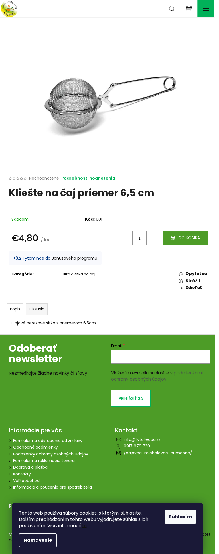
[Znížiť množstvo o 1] (126, 238)
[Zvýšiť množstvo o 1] (153, 238)
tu (84, 525)
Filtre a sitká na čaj (78, 274)
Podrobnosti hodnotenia (88, 178)
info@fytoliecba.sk (142, 439)
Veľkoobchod (26, 480)
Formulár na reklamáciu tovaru (44, 460)
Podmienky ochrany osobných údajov (50, 454)
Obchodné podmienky (35, 447)
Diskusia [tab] (36, 309)
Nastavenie (38, 540)
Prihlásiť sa (131, 398)
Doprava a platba (30, 467)
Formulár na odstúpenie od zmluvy (47, 440)
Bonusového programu (74, 258)
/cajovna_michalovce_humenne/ (158, 453)
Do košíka (189, 238)
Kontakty (22, 474)
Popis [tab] (15, 309)
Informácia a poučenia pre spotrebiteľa (52, 487)
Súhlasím (180, 516)
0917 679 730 (137, 446)
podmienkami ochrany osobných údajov (157, 376)
